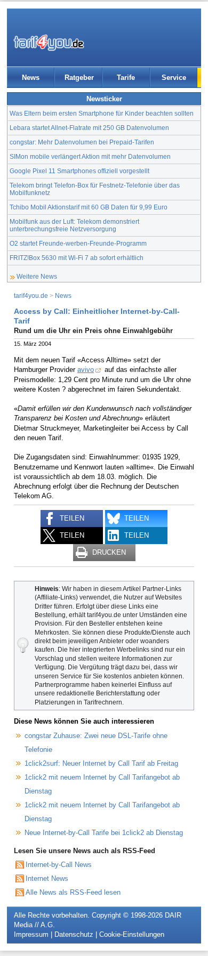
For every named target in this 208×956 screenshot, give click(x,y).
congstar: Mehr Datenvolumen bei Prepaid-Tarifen (82, 142)
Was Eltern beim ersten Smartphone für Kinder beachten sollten (102, 113)
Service (174, 78)
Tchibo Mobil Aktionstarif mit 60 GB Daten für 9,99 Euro (88, 207)
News (30, 78)
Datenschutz (73, 934)
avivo (85, 370)
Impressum (31, 934)
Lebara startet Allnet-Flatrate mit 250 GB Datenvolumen (89, 127)
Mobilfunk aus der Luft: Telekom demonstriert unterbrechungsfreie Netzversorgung (74, 225)
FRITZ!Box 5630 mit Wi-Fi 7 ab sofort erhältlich (76, 257)
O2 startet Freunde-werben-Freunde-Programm (78, 243)
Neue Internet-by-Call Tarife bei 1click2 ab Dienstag (104, 833)
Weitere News (37, 276)
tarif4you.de (31, 295)
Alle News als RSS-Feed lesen (73, 892)
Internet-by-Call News (59, 865)
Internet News (47, 878)
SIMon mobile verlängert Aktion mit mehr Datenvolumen (90, 156)
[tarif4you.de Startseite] (48, 42)
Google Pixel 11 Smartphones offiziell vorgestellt (79, 170)
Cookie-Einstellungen (131, 934)
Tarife (126, 78)
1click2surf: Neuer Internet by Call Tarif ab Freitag (101, 763)
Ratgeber (79, 78)
